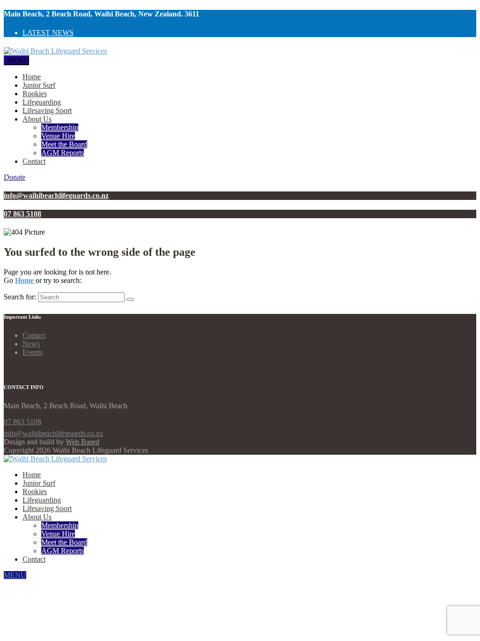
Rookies (34, 94)
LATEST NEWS (48, 33)
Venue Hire (58, 136)
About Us (37, 119)
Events (32, 352)
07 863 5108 (22, 422)
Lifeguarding (41, 102)
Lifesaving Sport (47, 110)
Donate (14, 177)
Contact (33, 161)
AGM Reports (62, 153)
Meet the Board (64, 144)
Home (31, 77)
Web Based (82, 442)
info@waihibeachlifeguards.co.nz (53, 433)
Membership (59, 127)
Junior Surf (38, 85)
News (31, 344)
